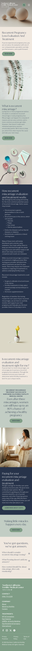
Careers (5, 609)
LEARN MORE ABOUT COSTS (14, 508)
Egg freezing (6, 619)
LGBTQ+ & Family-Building (11, 621)
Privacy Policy (16, 638)
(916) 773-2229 (7, 596)
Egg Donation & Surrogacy (11, 624)
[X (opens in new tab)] (11, 630)
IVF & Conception (8, 617)
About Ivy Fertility (8, 606)
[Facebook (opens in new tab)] (3, 630)
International (6, 626)
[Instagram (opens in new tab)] (7, 630)
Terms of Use (26, 638)
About (4, 604)
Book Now (8, 54)
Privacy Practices (5, 638)
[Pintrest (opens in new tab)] (14, 630)
